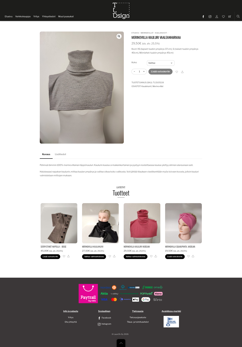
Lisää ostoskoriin (160, 71)
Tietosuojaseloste (138, 317)
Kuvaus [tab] (46, 154)
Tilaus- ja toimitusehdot (138, 322)
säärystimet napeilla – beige (53, 246)
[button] (119, 36)
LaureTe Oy (118, 334)
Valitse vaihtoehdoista (94, 257)
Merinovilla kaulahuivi (92, 246)
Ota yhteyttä (71, 322)
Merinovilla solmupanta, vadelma (180, 246)
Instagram (106, 324)
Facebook (106, 317)
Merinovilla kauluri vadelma (137, 246)
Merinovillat (147, 33)
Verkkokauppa (23, 16)
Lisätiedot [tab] (60, 154)
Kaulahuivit (161, 33)
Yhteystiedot (48, 16)
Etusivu (8, 16)
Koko (134, 62)
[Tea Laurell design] (121, 10)
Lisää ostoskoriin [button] (50, 257)
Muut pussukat (66, 16)
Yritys (36, 16)
